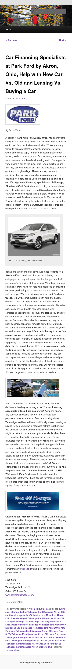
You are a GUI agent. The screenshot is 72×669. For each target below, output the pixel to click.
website (25, 568)
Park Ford (49, 637)
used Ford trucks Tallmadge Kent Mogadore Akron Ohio (33, 645)
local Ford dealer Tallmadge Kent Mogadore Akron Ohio (38, 624)
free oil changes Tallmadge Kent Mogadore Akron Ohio (38, 618)
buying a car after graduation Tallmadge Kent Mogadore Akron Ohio (35, 610)
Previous (11, 40)
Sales (44, 608)
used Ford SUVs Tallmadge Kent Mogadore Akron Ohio (35, 642)
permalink (14, 650)
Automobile (34, 608)
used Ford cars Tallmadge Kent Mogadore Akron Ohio (35, 639)
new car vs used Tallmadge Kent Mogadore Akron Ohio (32, 627)
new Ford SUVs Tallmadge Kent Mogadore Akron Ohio (34, 632)
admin (49, 646)
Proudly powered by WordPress (36, 662)
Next (63, 40)
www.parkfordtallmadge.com (19, 594)
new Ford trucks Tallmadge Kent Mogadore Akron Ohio (35, 636)
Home (9, 29)
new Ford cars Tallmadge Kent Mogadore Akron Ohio (35, 629)
